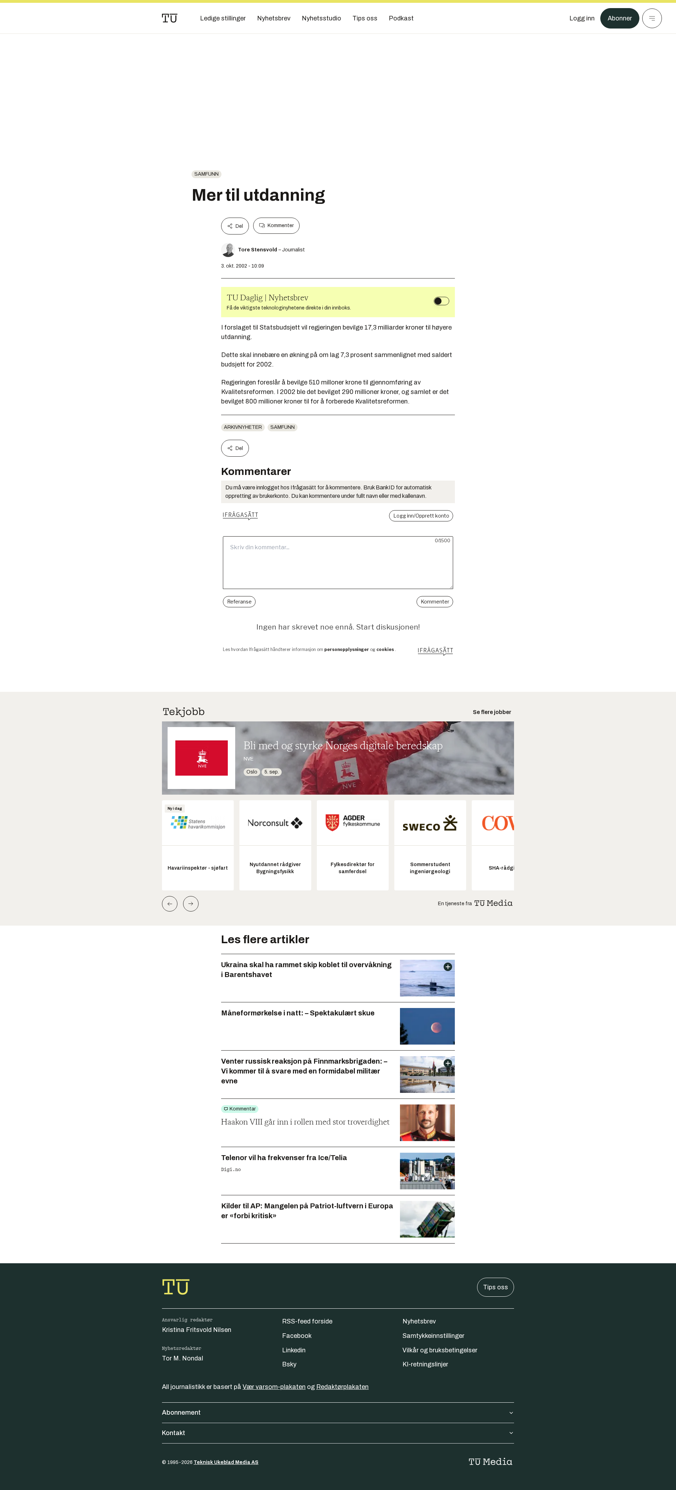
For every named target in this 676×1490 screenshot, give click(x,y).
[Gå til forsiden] (169, 18)
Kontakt (173, 1432)
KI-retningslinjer (425, 1364)
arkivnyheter (243, 427)
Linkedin (294, 1350)
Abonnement (181, 1412)
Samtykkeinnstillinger (433, 1335)
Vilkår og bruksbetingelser (439, 1350)
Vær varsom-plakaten (274, 1386)
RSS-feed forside (307, 1321)
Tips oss (495, 1287)
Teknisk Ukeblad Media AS (226, 1462)
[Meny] (652, 18)
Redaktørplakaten (342, 1386)
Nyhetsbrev (419, 1321)
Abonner (620, 18)
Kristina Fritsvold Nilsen (196, 1329)
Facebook (297, 1335)
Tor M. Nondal (182, 1358)
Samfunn (206, 174)
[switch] (441, 301)
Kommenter (281, 225)
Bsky (289, 1364)
